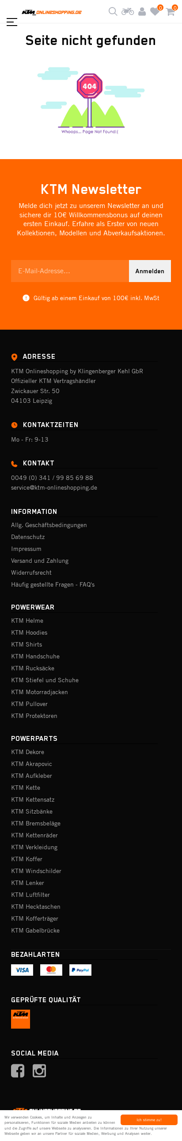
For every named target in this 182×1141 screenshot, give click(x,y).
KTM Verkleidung (34, 847)
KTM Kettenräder (34, 835)
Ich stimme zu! (149, 1120)
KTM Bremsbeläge (36, 823)
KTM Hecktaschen (36, 906)
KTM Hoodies (29, 632)
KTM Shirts (26, 644)
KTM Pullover (29, 703)
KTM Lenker (27, 882)
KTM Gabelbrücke (35, 930)
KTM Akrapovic (31, 763)
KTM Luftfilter (30, 894)
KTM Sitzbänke (32, 811)
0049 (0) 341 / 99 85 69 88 (52, 477)
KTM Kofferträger (34, 918)
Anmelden (150, 271)
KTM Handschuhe (35, 656)
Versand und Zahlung (39, 560)
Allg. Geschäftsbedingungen (49, 524)
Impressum (26, 548)
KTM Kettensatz (32, 799)
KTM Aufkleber (31, 775)
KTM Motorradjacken (39, 691)
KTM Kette (25, 787)
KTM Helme (27, 620)
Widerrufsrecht (31, 572)
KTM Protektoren (34, 715)
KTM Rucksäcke (32, 668)
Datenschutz (28, 536)
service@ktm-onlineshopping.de (54, 487)
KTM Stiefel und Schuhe (45, 680)
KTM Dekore (27, 751)
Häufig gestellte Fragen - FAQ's (53, 584)
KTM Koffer (26, 858)
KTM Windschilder (36, 870)
